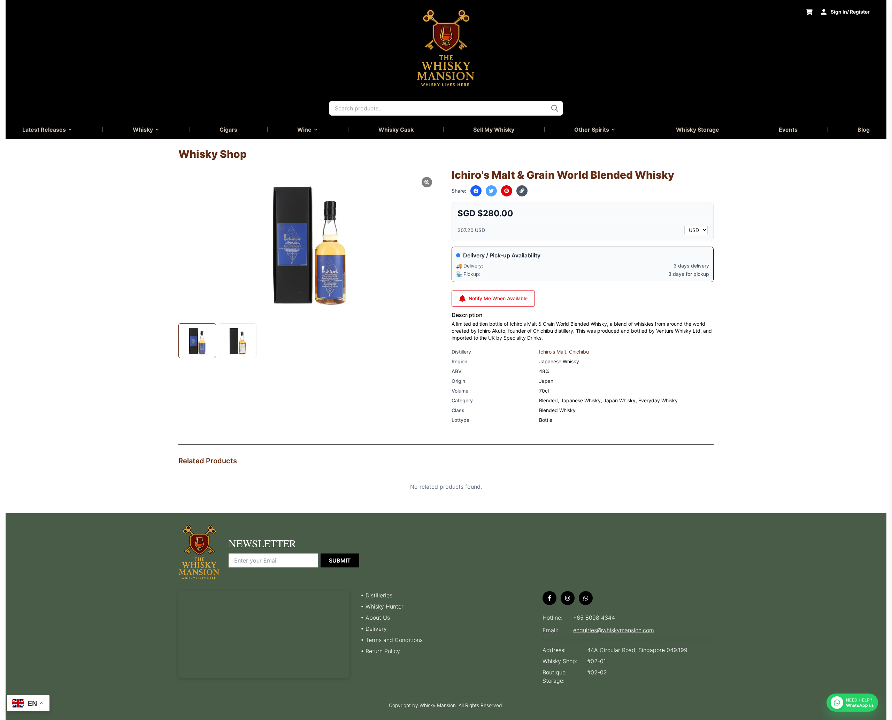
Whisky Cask (396, 129)
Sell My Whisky (493, 129)
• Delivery (374, 628)
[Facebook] (549, 598)
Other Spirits (591, 129)
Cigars (228, 129)
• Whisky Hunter (382, 606)
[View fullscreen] (427, 182)
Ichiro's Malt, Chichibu (564, 352)
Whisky (143, 129)
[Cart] (809, 12)
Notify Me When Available (498, 298)
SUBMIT (340, 560)
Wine (304, 129)
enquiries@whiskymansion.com (613, 630)
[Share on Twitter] (491, 190)
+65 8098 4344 (594, 617)
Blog (864, 129)
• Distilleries (376, 595)
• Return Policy (380, 651)
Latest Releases (44, 129)
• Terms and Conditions (392, 639)
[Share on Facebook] (476, 190)
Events (788, 129)
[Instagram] (568, 598)
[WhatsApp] (586, 598)
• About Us (375, 617)
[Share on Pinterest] (506, 190)
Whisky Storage (697, 129)
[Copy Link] (522, 190)
